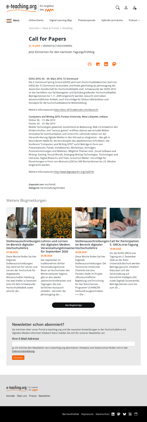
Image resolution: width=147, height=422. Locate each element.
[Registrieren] (134, 7)
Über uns (22, 395)
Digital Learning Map (61, 20)
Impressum (87, 414)
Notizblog (67, 28)
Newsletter (44, 395)
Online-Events (36, 20)
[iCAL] (136, 414)
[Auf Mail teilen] (98, 64)
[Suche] (118, 7)
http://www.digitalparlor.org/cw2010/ (74, 171)
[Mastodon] (119, 414)
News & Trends (51, 28)
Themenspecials (86, 20)
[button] (17, 21)
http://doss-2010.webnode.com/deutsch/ (76, 109)
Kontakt (10, 395)
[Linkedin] (113, 414)
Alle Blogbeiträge (73, 305)
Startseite (34, 28)
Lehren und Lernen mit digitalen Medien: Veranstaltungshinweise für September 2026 (58, 246)
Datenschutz (102, 414)
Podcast (133, 20)
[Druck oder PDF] (90, 64)
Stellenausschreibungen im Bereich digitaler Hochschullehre (23, 244)
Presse (32, 395)
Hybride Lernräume (112, 20)
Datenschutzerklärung (23, 351)
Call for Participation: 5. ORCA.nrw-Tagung (124, 242)
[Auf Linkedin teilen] (106, 64)
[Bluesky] (125, 414)
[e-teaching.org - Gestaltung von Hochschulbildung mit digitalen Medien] (30, 6)
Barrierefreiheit (70, 414)
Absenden (18, 357)
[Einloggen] (126, 7)
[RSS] (130, 414)
